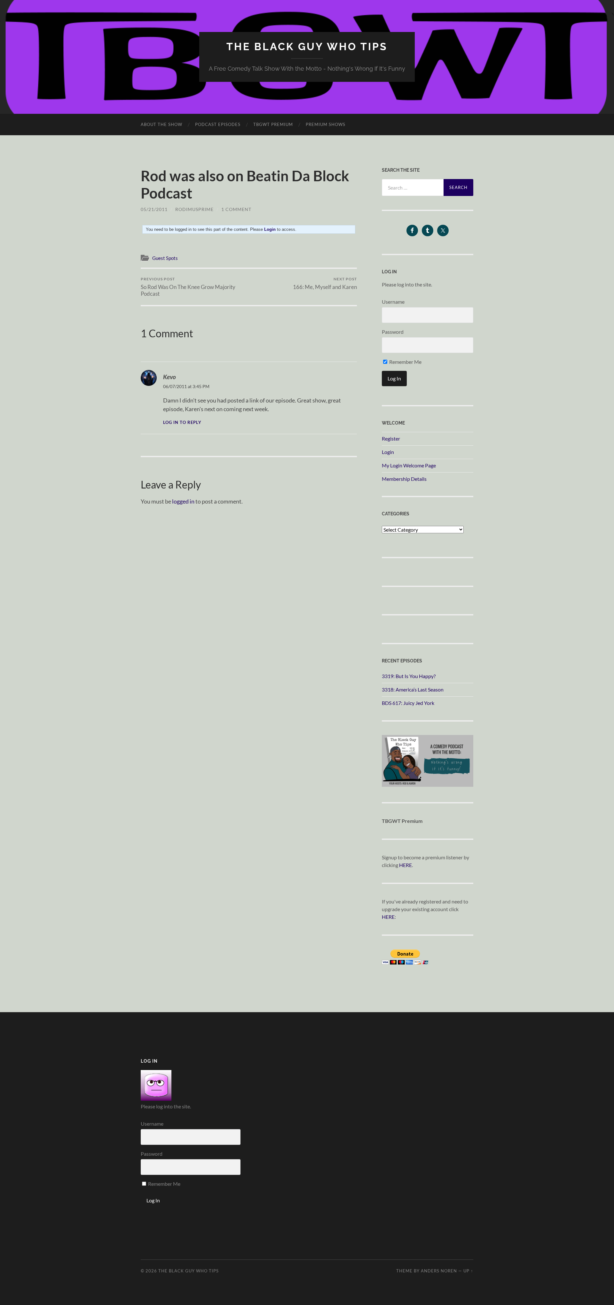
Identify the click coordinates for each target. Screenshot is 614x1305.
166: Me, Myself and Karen (325, 283)
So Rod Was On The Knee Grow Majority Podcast (188, 287)
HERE (405, 865)
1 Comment (236, 209)
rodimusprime (194, 209)
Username (393, 302)
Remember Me (404, 362)
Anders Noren (439, 1270)
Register (391, 438)
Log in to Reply (182, 422)
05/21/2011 (154, 209)
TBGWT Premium (273, 124)
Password (393, 332)
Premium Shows (325, 124)
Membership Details (404, 479)
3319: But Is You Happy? (409, 676)
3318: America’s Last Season (413, 689)
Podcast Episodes (217, 124)
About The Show (161, 124)
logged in (183, 501)
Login (388, 452)
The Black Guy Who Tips (307, 46)
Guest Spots (165, 258)
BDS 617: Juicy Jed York (408, 703)
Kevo (169, 376)
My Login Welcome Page (409, 465)
